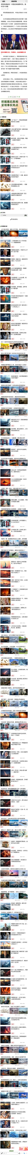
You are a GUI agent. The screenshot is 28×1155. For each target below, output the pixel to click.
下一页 (18, 96)
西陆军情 (14, 1)
